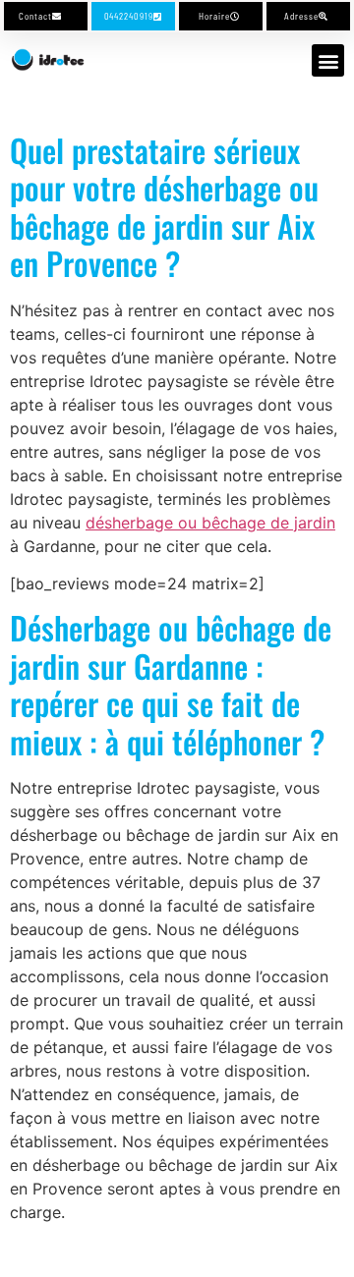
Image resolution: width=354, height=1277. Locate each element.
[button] (328, 60)
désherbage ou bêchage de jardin (210, 522)
